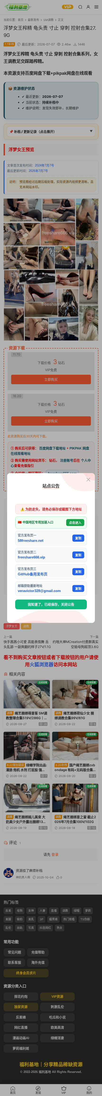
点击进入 (75, 522)
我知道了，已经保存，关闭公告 (51, 604)
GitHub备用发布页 (32, 574)
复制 (78, 538)
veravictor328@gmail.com (39, 591)
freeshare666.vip (31, 557)
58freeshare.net (30, 540)
